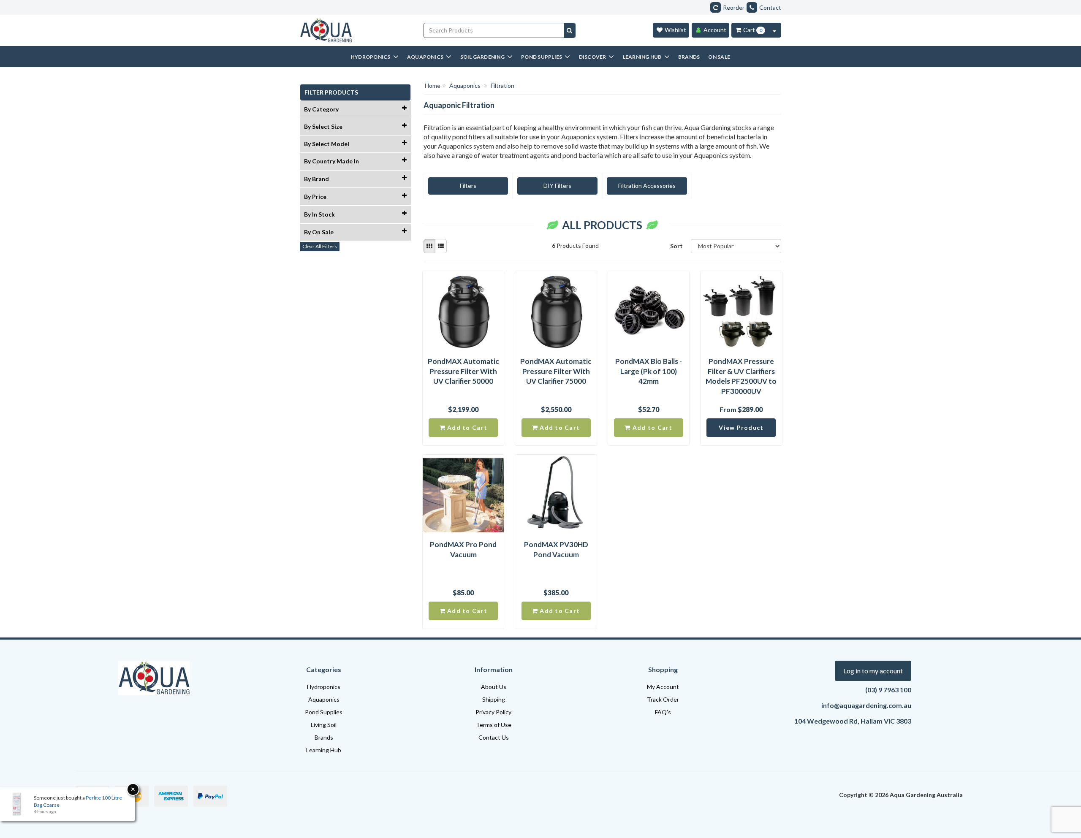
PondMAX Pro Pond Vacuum (463, 549)
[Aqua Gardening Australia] (355, 30)
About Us (493, 686)
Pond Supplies (323, 712)
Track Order (663, 699)
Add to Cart (466, 427)
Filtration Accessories (647, 185)
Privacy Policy (493, 712)
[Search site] (569, 30)
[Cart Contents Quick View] (774, 30)
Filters (468, 185)
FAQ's (663, 712)
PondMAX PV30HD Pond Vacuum (556, 549)
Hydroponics (323, 686)
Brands (324, 737)
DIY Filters (557, 185)
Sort (676, 246)
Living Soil (324, 724)
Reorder (733, 7)
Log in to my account (873, 671)
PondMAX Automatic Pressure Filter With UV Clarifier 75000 (556, 371)
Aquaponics (324, 699)
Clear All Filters (319, 246)
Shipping (493, 699)
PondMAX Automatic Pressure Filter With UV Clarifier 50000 (463, 371)
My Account (663, 686)
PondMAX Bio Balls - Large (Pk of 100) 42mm (648, 371)
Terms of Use (493, 724)
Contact (770, 7)
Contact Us (493, 737)
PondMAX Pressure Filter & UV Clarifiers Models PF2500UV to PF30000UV (741, 376)
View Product (741, 427)
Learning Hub (323, 750)
